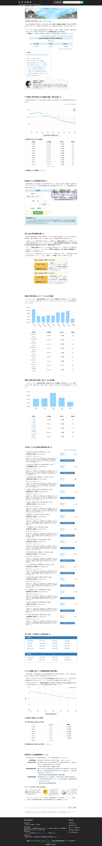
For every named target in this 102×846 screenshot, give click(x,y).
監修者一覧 (73, 825)
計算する (38, 212)
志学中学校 (42, 657)
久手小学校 (29, 643)
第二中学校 (67, 657)
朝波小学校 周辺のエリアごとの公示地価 (36, 62)
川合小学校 (42, 645)
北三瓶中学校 (30, 657)
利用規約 (49, 842)
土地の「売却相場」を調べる (34, 60)
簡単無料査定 (59, 2)
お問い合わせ (43, 842)
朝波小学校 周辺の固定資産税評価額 (47, 783)
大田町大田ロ (33, 355)
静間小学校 (54, 648)
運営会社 (72, 822)
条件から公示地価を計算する (34, 58)
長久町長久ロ (33, 364)
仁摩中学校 (29, 659)
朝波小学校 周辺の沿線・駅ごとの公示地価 (37, 65)
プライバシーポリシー (56, 842)
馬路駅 (33, 435)
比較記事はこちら (38, 251)
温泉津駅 (34, 431)
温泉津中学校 (68, 659)
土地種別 (32, 208)
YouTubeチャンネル (43, 833)
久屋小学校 (67, 640)
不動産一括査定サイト (76, 830)
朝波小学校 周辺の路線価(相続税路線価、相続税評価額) (52, 774)
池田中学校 (54, 657)
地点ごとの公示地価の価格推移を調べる (37, 67)
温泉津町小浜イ (33, 347)
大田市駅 (34, 427)
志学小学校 (42, 640)
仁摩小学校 (54, 643)
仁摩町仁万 (33, 351)
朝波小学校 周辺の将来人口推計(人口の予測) (37, 73)
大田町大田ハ (33, 360)
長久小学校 (42, 648)
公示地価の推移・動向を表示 (67, 460)
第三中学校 (54, 659)
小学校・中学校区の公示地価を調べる (36, 69)
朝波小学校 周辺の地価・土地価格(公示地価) (49, 766)
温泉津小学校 (30, 648)
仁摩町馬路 (33, 368)
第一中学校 (42, 659)
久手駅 (33, 418)
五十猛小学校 (43, 643)
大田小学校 (29, 645)
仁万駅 (33, 422)
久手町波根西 (33, 338)
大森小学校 (67, 643)
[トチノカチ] (25, 2)
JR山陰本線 (33, 420)
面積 (33, 201)
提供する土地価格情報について (34, 75)
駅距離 (32, 193)
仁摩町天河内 (33, 343)
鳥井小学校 (67, 648)
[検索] (81, 2)
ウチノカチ (68, 797)
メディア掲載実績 (74, 827)
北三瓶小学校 (30, 640)
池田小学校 (54, 640)
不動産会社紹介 (74, 832)
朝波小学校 (67, 645)
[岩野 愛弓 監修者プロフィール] (42, 82)
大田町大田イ (33, 334)
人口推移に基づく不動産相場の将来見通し (37, 71)
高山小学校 (54, 645)
